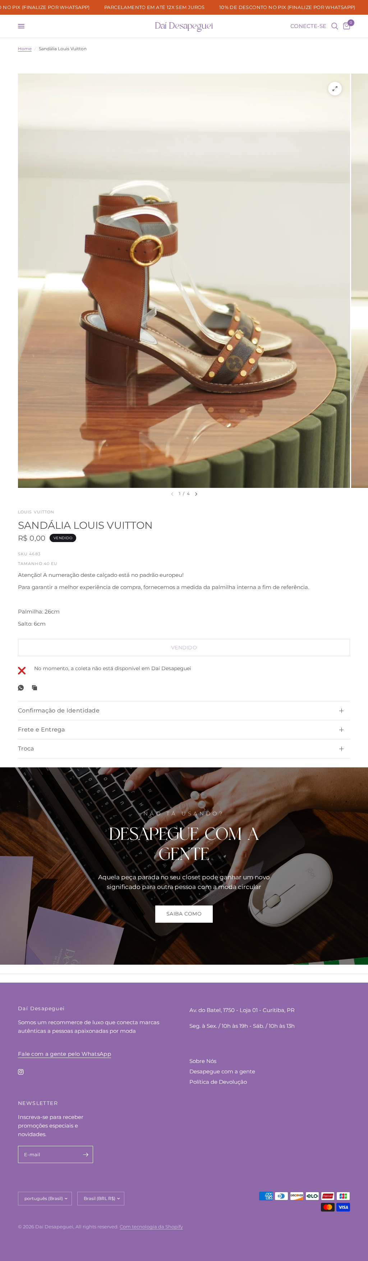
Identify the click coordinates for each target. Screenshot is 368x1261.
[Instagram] (26, 1072)
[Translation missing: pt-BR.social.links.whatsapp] (22, 687)
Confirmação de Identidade (59, 710)
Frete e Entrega (41, 729)
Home (25, 48)
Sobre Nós (202, 1061)
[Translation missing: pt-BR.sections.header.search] (335, 26)
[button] (184, 914)
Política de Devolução (218, 1081)
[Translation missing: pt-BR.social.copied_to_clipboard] (36, 687)
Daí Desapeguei (184, 26)
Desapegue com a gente (222, 1071)
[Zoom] (335, 88)
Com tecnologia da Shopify (151, 1226)
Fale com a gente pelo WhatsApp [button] (64, 1054)
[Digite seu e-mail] (86, 1154)
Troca (26, 748)
